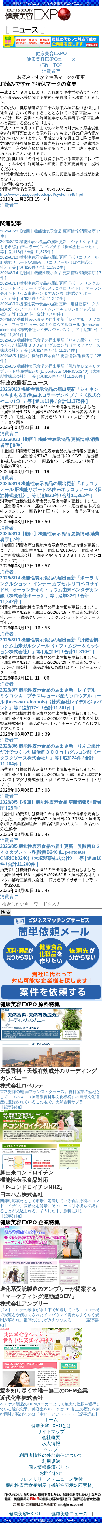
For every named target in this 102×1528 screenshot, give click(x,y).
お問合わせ (51, 1473)
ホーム (51, 1419)
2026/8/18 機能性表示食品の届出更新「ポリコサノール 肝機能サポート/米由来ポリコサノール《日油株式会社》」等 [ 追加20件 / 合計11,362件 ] (49, 262)
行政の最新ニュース (24, 383)
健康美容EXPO (24, 1513)
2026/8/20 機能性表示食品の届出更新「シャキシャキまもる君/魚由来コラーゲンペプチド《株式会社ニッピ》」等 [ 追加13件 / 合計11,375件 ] (50, 246)
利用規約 (51, 1461)
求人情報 (51, 1443)
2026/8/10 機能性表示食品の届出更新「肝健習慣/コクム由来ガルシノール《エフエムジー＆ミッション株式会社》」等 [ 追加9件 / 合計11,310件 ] (50, 309)
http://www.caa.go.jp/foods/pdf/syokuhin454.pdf (42, 194)
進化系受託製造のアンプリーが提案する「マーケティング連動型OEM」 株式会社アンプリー (48, 1296)
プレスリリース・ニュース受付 (51, 1479)
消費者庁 (9, 205)
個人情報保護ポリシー (51, 1467)
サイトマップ (51, 1431)
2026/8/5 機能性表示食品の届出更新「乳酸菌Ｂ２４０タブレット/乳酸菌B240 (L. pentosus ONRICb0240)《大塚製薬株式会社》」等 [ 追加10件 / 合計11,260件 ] (50, 371)
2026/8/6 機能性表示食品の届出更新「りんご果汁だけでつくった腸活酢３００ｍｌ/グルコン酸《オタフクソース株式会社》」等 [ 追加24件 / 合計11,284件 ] (50, 345)
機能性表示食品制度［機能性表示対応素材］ (51, 1485)
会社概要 (51, 1437)
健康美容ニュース (69, 1513)
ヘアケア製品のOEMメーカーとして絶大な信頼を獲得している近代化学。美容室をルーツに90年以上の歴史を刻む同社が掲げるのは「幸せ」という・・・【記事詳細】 (50, 1409)
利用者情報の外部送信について (51, 1455)
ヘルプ (51, 1449)
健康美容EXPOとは (51, 1425)
